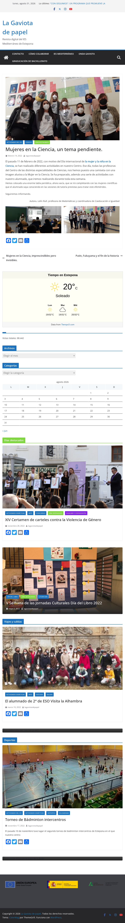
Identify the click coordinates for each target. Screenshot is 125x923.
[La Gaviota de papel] (6, 57)
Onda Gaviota (87, 53)
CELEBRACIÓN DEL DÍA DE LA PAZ (67, 3)
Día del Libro (12, 597)
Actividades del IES (14, 142)
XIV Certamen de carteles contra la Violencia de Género (53, 519)
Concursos (40, 513)
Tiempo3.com (67, 324)
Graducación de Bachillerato (29, 61)
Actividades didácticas (15, 513)
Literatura (43, 597)
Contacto (18, 53)
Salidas (49, 694)
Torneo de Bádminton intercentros (35, 819)
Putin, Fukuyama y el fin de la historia (97, 255)
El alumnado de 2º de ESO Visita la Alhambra (43, 700)
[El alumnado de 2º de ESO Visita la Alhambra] (62, 658)
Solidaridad (64, 813)
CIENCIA (29, 142)
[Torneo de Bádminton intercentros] (62, 776)
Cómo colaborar (39, 53)
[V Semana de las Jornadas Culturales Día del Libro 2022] (62, 549)
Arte (30, 513)
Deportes (51, 813)
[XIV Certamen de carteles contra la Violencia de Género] (62, 476)
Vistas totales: (9, 338)
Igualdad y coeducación (76, 513)
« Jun (4, 430)
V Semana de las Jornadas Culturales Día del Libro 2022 (54, 602)
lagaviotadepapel (33, 155)
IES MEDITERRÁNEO (64, 53)
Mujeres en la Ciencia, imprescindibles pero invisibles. (31, 258)
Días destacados (42, 142)
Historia (39, 694)
